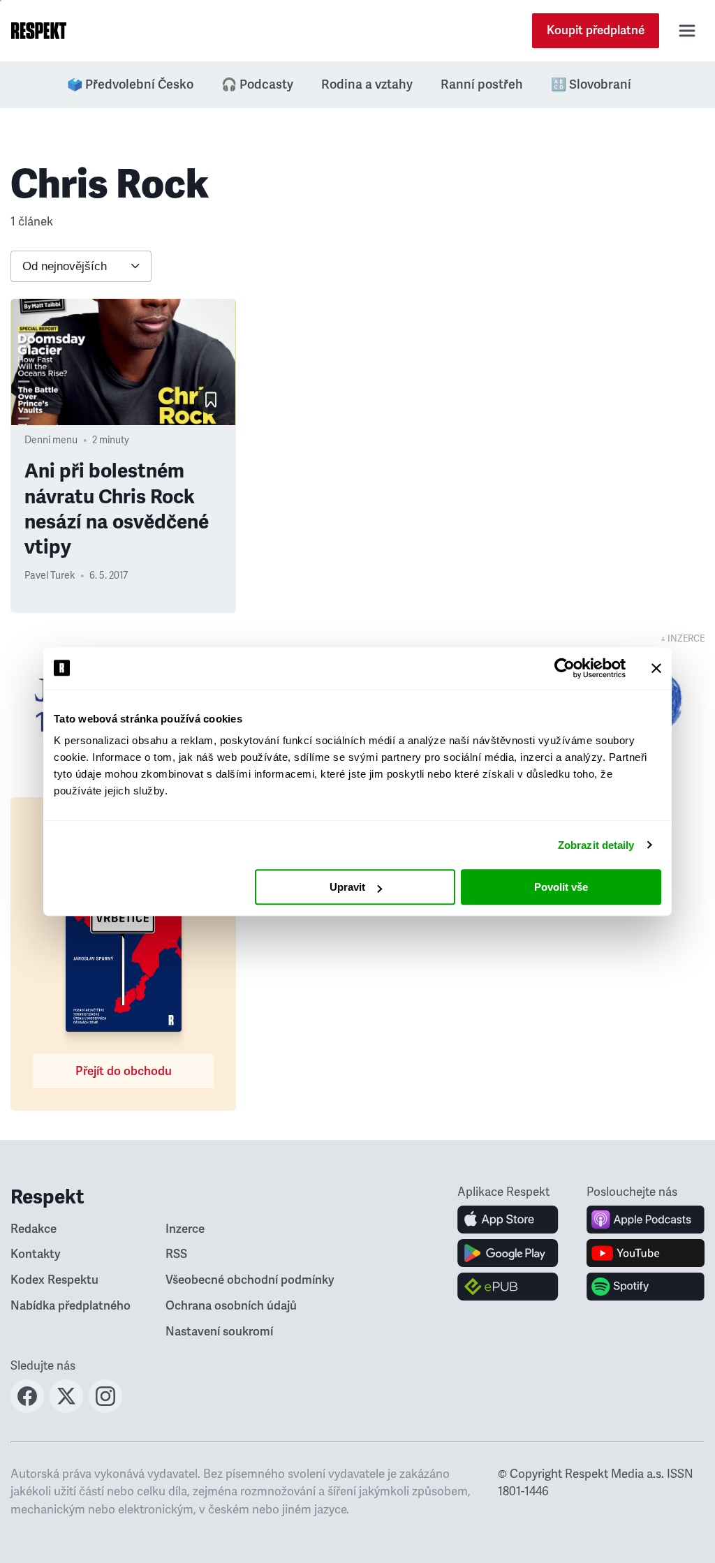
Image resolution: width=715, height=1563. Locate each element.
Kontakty (35, 1254)
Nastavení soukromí (219, 1331)
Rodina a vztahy (367, 84)
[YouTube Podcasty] (646, 1253)
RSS (176, 1254)
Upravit (347, 887)
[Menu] (687, 30)
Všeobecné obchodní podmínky (249, 1280)
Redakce (33, 1229)
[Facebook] (27, 1408)
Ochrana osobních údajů (231, 1305)
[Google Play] (508, 1253)
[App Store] (508, 1220)
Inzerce (185, 1229)
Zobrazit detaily (596, 845)
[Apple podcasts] (646, 1220)
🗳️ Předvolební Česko (130, 84)
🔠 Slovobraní (591, 84)
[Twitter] (66, 1408)
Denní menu (51, 440)
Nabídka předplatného (70, 1305)
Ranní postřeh (482, 84)
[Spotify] (646, 1287)
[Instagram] (105, 1408)
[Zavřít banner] (656, 668)
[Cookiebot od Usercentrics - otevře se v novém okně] (564, 668)
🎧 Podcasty (257, 84)
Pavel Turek (49, 576)
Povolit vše (561, 887)
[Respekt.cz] (38, 30)
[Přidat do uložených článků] (211, 400)
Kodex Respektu (54, 1280)
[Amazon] (508, 1287)
